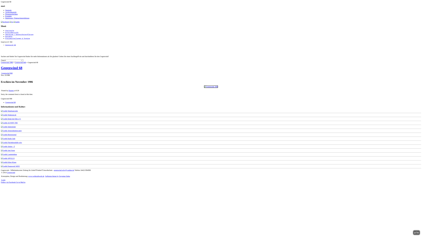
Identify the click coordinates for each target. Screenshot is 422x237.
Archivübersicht (10, 12)
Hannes (11, 91)
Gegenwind (11, 172)
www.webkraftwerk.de (36, 176)
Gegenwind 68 (10, 45)
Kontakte (8, 16)
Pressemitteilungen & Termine (17, 38)
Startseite (8, 10)
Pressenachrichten (11, 14)
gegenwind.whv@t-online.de (64, 170)
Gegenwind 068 (20, 62)
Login (3, 180)
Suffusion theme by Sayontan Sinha (57, 176)
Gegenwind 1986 (7, 62)
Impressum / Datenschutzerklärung (17, 18)
